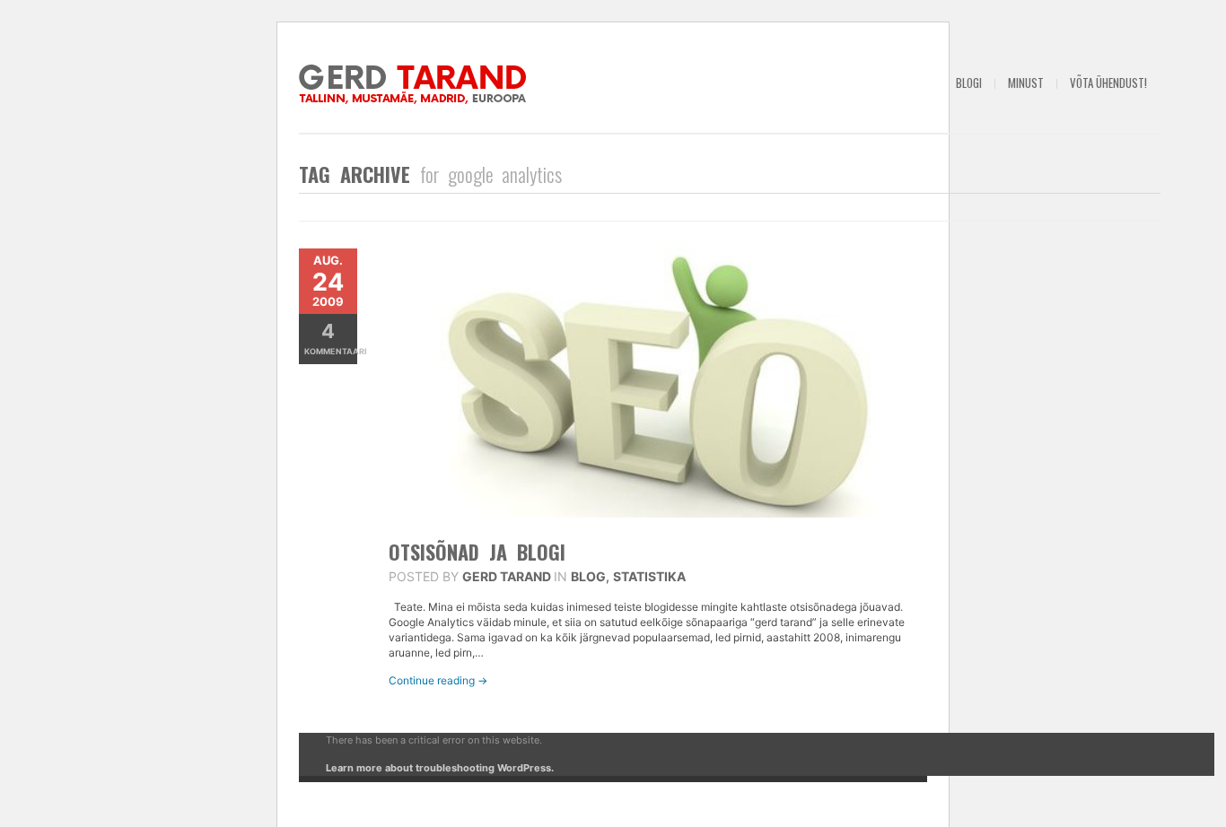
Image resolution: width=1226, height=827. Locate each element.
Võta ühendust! (1108, 82)
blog (588, 576)
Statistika (649, 576)
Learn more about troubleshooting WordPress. (440, 768)
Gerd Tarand (506, 576)
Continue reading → (438, 680)
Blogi (969, 82)
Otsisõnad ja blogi (477, 551)
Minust (1026, 82)
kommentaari (330, 337)
